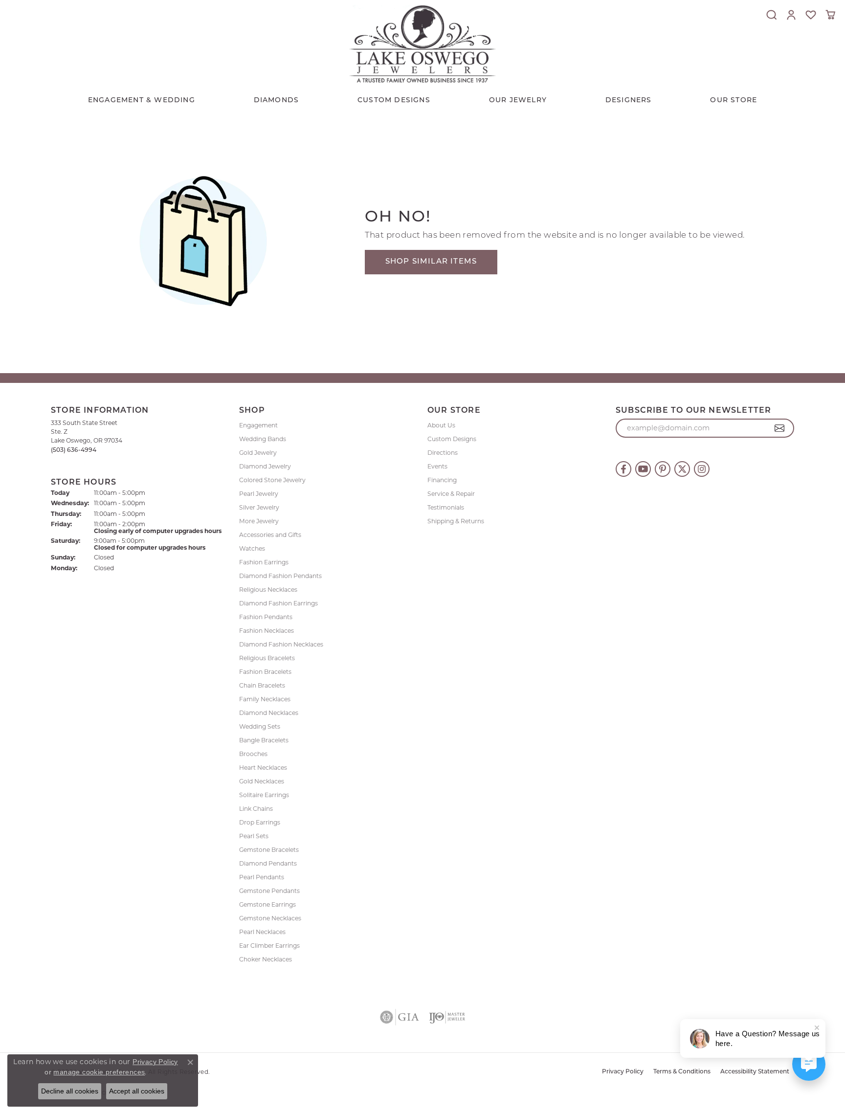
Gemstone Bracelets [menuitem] (269, 849)
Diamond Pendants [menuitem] (268, 863)
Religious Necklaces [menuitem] (268, 589)
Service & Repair (451, 493)
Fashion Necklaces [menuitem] (266, 630)
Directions (442, 452)
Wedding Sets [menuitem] (259, 726)
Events (437, 466)
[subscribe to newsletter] (779, 428)
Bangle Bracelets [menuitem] (264, 740)
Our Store (733, 100)
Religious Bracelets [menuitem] (267, 658)
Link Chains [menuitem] (256, 808)
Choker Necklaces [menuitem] (265, 959)
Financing (442, 480)
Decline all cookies (69, 1091)
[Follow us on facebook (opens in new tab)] (623, 469)
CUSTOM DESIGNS (393, 100)
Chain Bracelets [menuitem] (262, 685)
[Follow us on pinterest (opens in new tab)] (662, 469)
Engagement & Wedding (141, 100)
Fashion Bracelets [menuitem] (265, 671)
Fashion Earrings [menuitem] (264, 562)
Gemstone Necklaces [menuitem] (270, 918)
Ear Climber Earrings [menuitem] (269, 945)
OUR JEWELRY (518, 100)
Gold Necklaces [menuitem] (261, 781)
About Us (441, 425)
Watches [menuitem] (252, 548)
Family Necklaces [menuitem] (264, 699)
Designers (628, 100)
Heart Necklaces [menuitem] (263, 767)
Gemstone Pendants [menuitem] (269, 890)
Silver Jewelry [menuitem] (259, 507)
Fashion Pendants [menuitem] (265, 617)
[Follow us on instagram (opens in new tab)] (702, 469)
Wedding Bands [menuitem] (262, 439)
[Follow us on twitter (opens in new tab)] (682, 469)
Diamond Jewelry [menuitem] (265, 466)
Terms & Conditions (682, 1072)
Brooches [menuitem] (253, 754)
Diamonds (276, 100)
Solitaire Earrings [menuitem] (264, 795)
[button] (772, 14)
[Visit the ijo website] (447, 1017)
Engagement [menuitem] (258, 425)
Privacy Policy (623, 1072)
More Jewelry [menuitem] (259, 521)
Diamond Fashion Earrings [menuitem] (278, 603)
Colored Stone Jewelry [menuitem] (272, 480)
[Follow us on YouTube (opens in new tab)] (643, 469)
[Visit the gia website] (399, 1017)
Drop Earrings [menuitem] (259, 822)
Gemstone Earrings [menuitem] (267, 904)
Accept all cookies (136, 1091)
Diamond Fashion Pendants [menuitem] (280, 575)
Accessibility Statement (754, 1072)
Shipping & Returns (455, 521)
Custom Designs (451, 439)
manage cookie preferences (99, 1072)
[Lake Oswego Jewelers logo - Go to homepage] (422, 44)
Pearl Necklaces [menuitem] (262, 932)
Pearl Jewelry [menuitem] (258, 493)
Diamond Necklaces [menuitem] (268, 712)
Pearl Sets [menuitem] (253, 836)
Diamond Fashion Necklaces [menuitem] (281, 644)
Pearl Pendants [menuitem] (261, 877)
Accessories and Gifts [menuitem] (270, 534)
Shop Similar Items (431, 262)
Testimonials (445, 507)
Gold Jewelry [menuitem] (258, 452)
